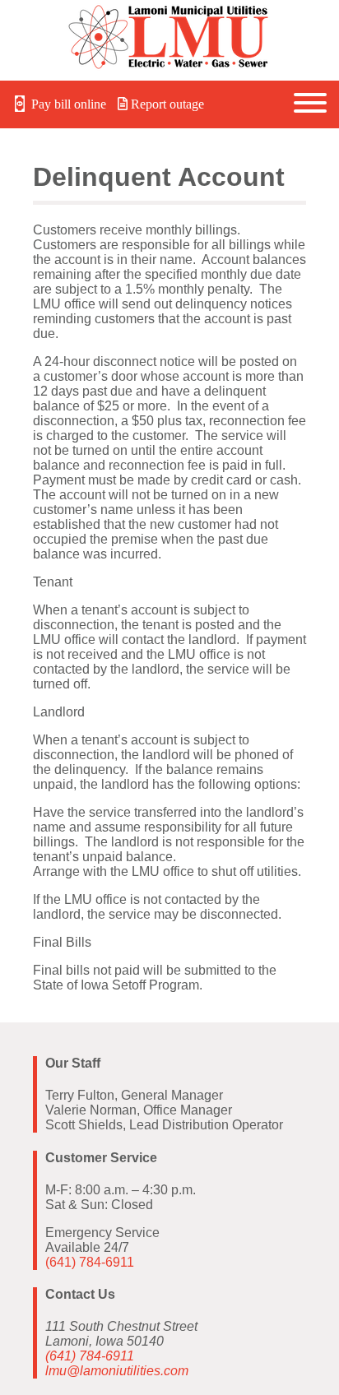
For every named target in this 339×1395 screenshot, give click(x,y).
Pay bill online (67, 104)
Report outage (166, 104)
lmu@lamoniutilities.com (116, 1371)
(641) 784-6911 (89, 1262)
